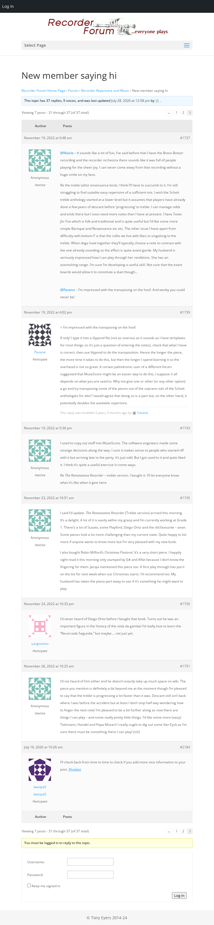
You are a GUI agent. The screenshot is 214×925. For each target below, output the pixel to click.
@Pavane (67, 289)
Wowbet (75, 769)
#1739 (185, 312)
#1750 (185, 603)
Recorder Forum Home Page (43, 90)
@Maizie (67, 153)
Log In (179, 895)
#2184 (185, 747)
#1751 (185, 666)
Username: (36, 862)
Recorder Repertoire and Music (105, 90)
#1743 (185, 428)
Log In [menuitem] (8, 6)
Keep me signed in (46, 886)
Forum (73, 90)
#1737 (185, 137)
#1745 (185, 497)
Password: (35, 874)
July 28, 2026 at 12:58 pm (130, 100)
